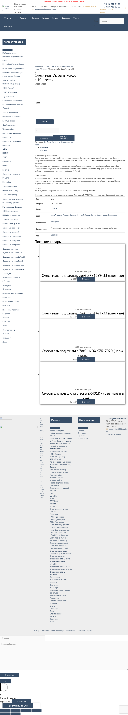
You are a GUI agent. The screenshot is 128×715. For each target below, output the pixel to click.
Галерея (45, 18)
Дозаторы (6, 289)
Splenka (5, 170)
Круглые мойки (8, 121)
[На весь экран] (26, 710)
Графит (60, 215)
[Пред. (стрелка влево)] (5, 714)
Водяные (6, 313)
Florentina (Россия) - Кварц (13, 64)
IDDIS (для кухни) (9, 186)
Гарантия (81, 435)
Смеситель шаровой (10, 232)
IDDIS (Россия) (8, 88)
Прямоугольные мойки (11, 116)
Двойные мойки (9, 125)
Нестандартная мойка (11, 133)
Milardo (5, 166)
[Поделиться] (15, 710)
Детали (43, 150)
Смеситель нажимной (11, 228)
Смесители (6, 137)
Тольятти (45, 630)
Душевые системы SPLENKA (14, 269)
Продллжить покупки (18, 705)
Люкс (4, 325)
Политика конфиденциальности (42, 495)
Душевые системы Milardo (13, 265)
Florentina (6, 182)
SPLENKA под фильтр (11, 224)
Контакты (8, 26)
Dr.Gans (54, 208)
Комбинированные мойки (12, 100)
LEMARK (5, 153)
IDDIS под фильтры (10, 211)
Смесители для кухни (11, 174)
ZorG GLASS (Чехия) (10, 112)
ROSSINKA (6, 161)
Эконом (5, 317)
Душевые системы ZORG (12, 261)
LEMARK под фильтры (11, 215)
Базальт (73, 215)
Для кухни (6, 285)
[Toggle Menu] (7, 50)
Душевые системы (10, 249)
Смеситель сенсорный (11, 236)
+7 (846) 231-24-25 (111, 4)
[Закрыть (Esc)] (5, 710)
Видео (55, 18)
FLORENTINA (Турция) (11, 84)
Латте (93, 215)
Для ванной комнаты (11, 277)
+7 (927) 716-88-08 (111, 6)
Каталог (23, 18)
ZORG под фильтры (10, 219)
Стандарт (6, 321)
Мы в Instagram (114, 434)
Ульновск (82, 630)
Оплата (76, 18)
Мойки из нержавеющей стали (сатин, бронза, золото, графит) (12, 76)
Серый (99, 215)
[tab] (82, 147)
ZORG (4, 157)
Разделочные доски (10, 301)
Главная (38, 66)
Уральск (90, 630)
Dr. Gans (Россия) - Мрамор (13, 68)
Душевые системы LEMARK (13, 257)
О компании (9, 18)
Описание (44, 147)
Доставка (66, 18)
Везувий (81, 215)
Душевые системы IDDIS (12, 252)
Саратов (68, 630)
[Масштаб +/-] (37, 710)
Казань (53, 630)
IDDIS (4, 149)
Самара (37, 630)
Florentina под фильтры (12, 207)
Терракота (112, 215)
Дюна (87, 215)
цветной (54, 235)
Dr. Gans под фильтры (11, 202)
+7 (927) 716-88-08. (118, 418)
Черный (66, 215)
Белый (53, 215)
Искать (97, 21)
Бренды (35, 18)
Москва (75, 630)
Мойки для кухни (9, 53)
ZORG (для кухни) (9, 194)
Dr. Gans (5, 178)
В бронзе (6, 281)
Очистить (45, 121)
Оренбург (60, 630)
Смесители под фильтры (12, 199)
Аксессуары (7, 274)
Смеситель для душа (11, 240)
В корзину (44, 138)
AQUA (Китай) (8, 96)
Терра (104, 215)
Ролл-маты (6, 305)
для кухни (55, 221)
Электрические (8, 330)
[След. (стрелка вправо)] (15, 714)
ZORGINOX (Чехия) (9, 92)
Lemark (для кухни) (10, 190)
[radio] (67, 89)
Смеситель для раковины (12, 244)
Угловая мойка (8, 129)
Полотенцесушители (11, 310)
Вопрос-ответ (83, 438)
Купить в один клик (64, 138)
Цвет (38, 103)
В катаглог (21, 701)
